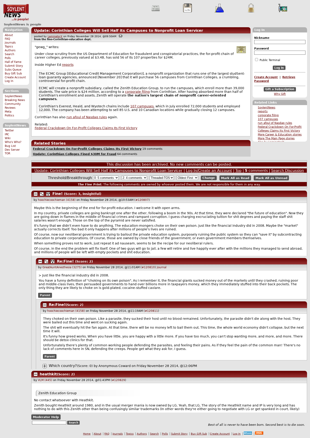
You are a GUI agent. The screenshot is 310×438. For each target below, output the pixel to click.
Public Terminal (269, 60)
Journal (161, 267)
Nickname (261, 37)
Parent (45, 295)
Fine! (57, 194)
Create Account (15, 77)
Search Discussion (287, 170)
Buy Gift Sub (13, 73)
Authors (10, 50)
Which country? (63, 366)
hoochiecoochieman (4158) (57, 200)
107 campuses (268, 119)
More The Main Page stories (276, 138)
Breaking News (15, 100)
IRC (7, 134)
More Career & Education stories (280, 134)
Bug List (10, 146)
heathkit (48, 374)
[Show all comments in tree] (48, 194)
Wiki (7, 138)
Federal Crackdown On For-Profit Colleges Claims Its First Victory (86, 128)
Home (87, 433)
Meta (8, 111)
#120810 (148, 267)
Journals (10, 42)
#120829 (118, 380)
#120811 (151, 311)
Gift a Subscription (279, 89)
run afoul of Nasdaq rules (275, 123)
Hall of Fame (13, 62)
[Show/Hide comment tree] (42, 194)
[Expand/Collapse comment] (36, 194)
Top (238, 170)
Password (261, 48)
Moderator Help (46, 417)
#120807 (142, 200)
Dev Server (12, 149)
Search (9, 54)
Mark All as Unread (271, 178)
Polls (8, 58)
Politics (9, 115)
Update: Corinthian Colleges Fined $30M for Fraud (74, 154)
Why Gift (280, 94)
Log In (9, 81)
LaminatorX (55, 36)
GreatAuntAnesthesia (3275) (62, 267)
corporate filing (268, 115)
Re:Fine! (65, 261)
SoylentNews (16, 12)
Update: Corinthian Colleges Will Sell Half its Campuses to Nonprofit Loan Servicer (118, 30)
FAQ (7, 38)
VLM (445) (45, 380)
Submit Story (14, 65)
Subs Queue (13, 69)
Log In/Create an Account (209, 170)
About (9, 35)
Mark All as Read (235, 178)
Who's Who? (13, 142)
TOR (7, 153)
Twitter (9, 130)
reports (263, 111)
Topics (9, 46)
